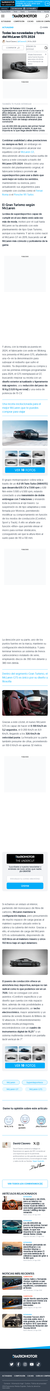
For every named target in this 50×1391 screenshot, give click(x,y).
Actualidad (6, 21)
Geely (22, 12)
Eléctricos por (17, 9)
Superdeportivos (35, 1082)
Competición (19, 21)
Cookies (27, 1383)
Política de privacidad (38, 1383)
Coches (30, 21)
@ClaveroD (22, 41)
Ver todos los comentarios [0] (25, 1183)
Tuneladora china (34, 12)
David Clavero (11, 41)
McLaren (11, 1082)
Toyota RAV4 (5, 12)
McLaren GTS (35, 1089)
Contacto (7, 1383)
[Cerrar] (45, 54)
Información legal (17, 1383)
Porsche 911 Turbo (24, 194)
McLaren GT (27, 152)
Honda (46, 12)
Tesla (15, 12)
